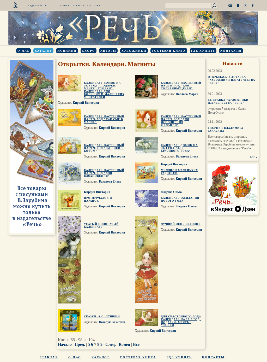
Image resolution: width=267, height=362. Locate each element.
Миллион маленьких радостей (179, 171)
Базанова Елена (187, 156)
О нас (23, 50)
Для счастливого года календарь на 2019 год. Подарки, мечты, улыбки (181, 320)
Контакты (231, 50)
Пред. (80, 344)
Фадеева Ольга (171, 192)
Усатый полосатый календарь (101, 225)
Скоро (88, 50)
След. (110, 344)
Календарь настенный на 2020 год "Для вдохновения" (104, 173)
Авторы (108, 50)
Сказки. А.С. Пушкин (102, 316)
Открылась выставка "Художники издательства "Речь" (231, 79)
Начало (65, 344)
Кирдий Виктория (86, 102)
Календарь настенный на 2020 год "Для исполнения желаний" (181, 120)
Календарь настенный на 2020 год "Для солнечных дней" (181, 85)
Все (136, 344)
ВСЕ (252, 157)
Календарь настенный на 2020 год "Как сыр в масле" (104, 119)
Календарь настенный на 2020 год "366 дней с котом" (104, 148)
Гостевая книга (169, 50)
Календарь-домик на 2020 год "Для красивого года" (179, 148)
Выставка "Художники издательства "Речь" (228, 101)
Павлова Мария (187, 94)
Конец (124, 344)
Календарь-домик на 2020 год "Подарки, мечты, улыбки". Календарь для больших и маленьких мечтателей (104, 89)
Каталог (43, 50)
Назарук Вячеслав (112, 322)
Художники (134, 50)
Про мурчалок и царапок (98, 199)
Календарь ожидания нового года (180, 199)
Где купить (203, 50)
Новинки (67, 50)
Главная (49, 357)
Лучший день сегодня (181, 224)
